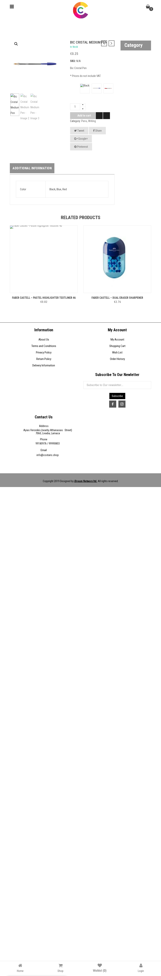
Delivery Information (43, 365)
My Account (117, 339)
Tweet (80, 130)
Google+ (83, 138)
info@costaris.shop (48, 455)
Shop (60, 970)
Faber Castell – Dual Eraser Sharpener (117, 297)
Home (20, 970)
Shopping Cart (117, 346)
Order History (117, 359)
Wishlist (99, 970)
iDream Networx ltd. (85, 481)
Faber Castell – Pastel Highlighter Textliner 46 (44, 297)
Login (141, 970)
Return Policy (43, 359)
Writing (92, 121)
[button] (16, 43)
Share (98, 130)
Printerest (82, 146)
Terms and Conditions (43, 346)
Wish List (117, 352)
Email (44, 450)
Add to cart (84, 115)
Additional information (32, 168)
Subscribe (117, 396)
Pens (84, 121)
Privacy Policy (43, 352)
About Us (43, 339)
